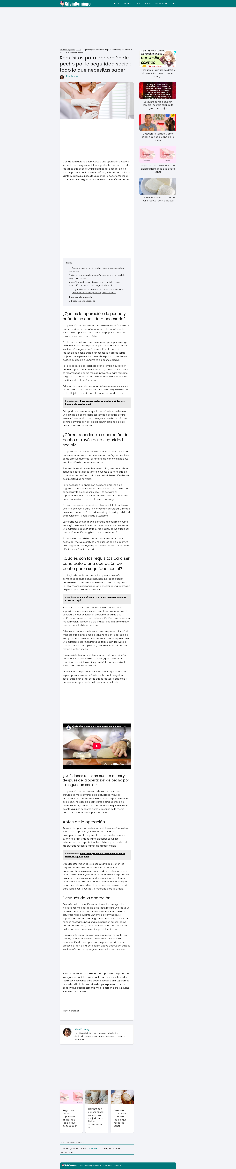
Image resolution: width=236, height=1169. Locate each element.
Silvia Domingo (72, 76)
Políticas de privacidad (90, 1165)
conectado (93, 1148)
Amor (137, 3)
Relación (127, 3)
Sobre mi (118, 1165)
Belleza (148, 3)
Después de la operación (83, 301)
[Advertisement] (118, 28)
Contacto (107, 1165)
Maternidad (161, 3)
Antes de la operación (82, 297)
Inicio (116, 3)
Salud (173, 3)
